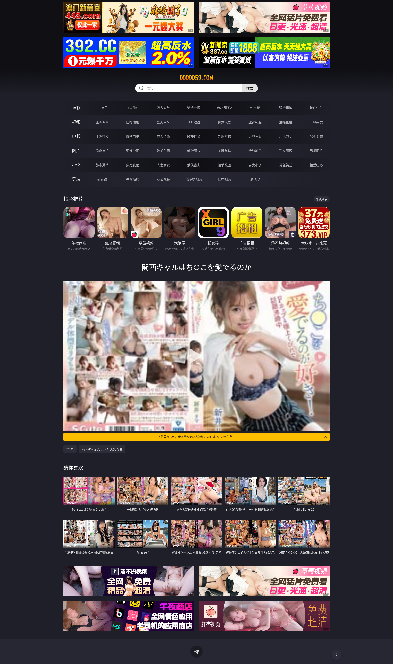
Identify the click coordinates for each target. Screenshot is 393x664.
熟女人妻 (224, 122)
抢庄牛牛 (316, 108)
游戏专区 (193, 108)
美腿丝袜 (224, 151)
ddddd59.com (196, 78)
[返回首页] (336, 655)
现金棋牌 (285, 108)
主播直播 (285, 122)
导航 (76, 179)
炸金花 (255, 108)
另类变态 (316, 136)
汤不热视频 (194, 179)
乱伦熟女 (285, 136)
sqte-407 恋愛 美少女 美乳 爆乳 (101, 449)
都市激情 (102, 165)
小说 (76, 165)
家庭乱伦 (132, 165)
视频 (76, 122)
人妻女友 (163, 165)
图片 (76, 150)
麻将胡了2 (224, 108)
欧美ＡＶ (163, 122)
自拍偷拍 (132, 122)
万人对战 (163, 108)
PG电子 (102, 108)
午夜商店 (132, 179)
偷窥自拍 (102, 151)
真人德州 (132, 108)
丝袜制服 (255, 122)
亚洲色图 (132, 151)
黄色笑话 (285, 165)
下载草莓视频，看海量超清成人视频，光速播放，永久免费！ (196, 437)
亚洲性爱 (102, 136)
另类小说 (255, 165)
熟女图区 (285, 151)
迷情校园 (224, 165)
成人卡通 (163, 136)
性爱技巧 (316, 165)
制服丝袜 (224, 136)
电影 (76, 136)
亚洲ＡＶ (102, 122)
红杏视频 (224, 179)
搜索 (249, 88)
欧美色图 (163, 151)
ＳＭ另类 (316, 122)
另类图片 (316, 151)
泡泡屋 (255, 179)
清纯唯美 (255, 151)
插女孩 (102, 179)
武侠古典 (193, 165)
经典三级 (255, 136)
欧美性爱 (193, 136)
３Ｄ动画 (193, 122)
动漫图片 (193, 151)
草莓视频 (163, 179)
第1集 (70, 449)
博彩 (76, 107)
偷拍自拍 (132, 136)
